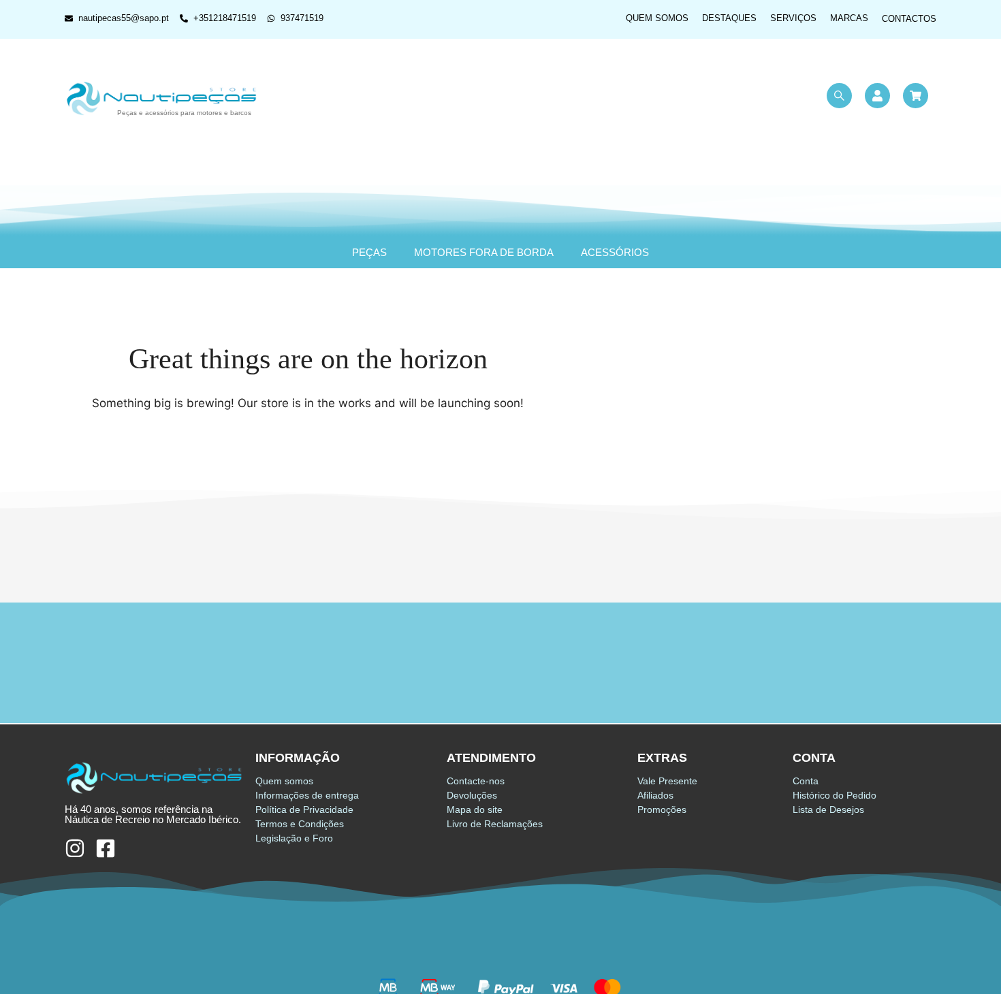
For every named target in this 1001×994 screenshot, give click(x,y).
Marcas (849, 18)
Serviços (793, 18)
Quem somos (657, 18)
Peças (369, 252)
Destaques (729, 18)
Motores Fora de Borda (484, 252)
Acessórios (615, 252)
